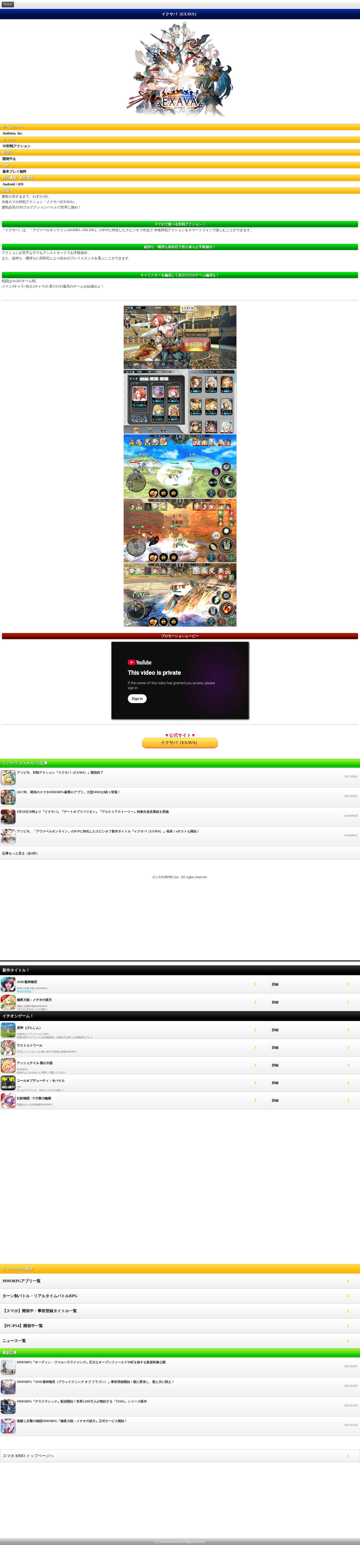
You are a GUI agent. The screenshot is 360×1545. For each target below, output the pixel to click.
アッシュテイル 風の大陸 (35, 1063)
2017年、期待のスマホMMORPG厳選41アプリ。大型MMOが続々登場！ (187, 794)
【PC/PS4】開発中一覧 (22, 1326)
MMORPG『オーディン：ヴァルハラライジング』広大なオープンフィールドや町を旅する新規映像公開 (187, 1364)
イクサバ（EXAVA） (180, 742)
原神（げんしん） (29, 1028)
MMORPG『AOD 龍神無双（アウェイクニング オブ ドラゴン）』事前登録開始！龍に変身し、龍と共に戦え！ (187, 1383)
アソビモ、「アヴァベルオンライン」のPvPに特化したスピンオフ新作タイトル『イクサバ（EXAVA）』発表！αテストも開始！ (187, 833)
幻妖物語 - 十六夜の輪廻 (34, 1098)
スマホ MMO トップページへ (28, 1456)
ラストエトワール (29, 1045)
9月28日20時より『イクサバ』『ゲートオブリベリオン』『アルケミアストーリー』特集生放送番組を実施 (187, 813)
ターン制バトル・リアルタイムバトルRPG (39, 1296)
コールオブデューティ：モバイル (41, 1080)
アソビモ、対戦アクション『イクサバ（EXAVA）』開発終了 (187, 774)
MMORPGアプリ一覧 (21, 1281)
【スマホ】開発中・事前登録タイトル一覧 (39, 1311)
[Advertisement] (180, 922)
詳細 (275, 984)
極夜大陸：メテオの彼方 (34, 1000)
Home (8, 4)
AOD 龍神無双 (27, 982)
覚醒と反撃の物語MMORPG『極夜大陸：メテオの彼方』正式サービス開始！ (187, 1422)
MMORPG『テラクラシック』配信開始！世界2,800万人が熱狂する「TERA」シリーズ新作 (187, 1403)
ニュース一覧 (14, 1341)
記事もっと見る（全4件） (20, 853)
